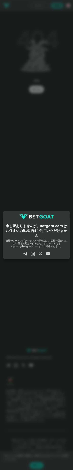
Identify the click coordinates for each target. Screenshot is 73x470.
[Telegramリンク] (25, 254)
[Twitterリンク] (40, 254)
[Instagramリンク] (33, 254)
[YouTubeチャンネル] (48, 254)
